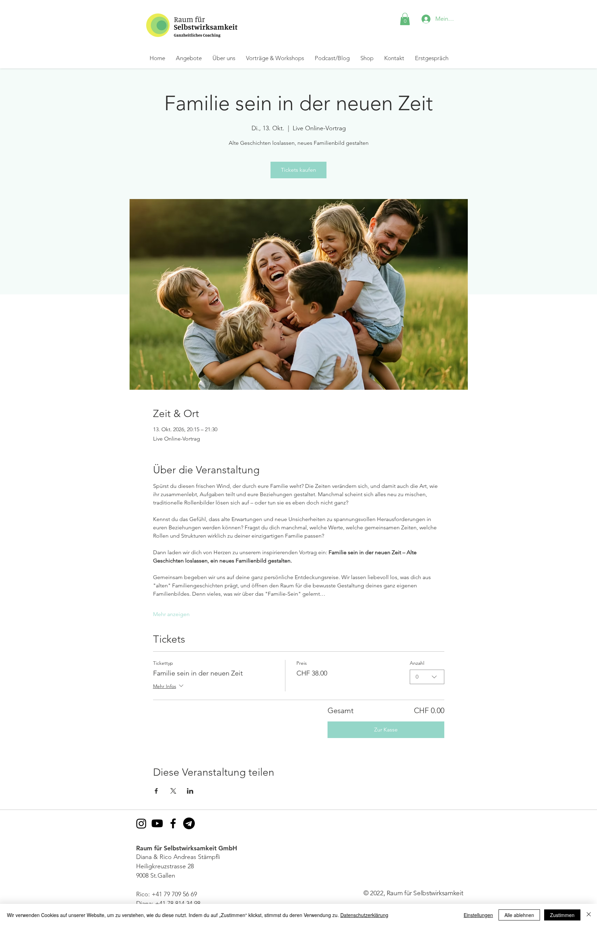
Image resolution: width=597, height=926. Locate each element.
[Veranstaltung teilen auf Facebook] (156, 791)
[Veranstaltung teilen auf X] (173, 791)
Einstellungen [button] (478, 914)
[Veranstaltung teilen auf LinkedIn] (190, 791)
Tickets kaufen (298, 170)
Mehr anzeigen (171, 614)
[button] (405, 19)
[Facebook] (173, 823)
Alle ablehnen (519, 914)
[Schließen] (589, 914)
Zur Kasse (386, 729)
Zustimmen (562, 914)
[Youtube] (157, 823)
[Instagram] (141, 823)
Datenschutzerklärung (364, 914)
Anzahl (417, 663)
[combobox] (427, 677)
